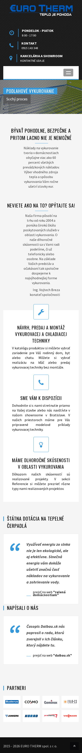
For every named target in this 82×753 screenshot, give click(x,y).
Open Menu (68, 72)
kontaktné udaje (32, 61)
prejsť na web (49, 593)
